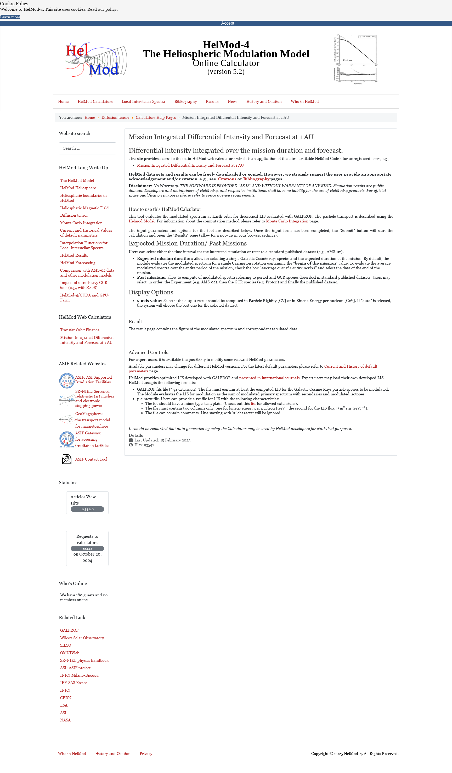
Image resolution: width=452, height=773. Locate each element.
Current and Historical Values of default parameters (86, 232)
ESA (63, 705)
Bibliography (185, 101)
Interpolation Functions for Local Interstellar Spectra (84, 245)
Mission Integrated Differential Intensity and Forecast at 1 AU (190, 165)
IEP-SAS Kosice (73, 682)
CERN (65, 698)
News (232, 101)
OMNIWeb (69, 653)
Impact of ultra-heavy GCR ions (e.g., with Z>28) (84, 285)
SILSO (65, 645)
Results (212, 101)
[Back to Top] (443, 762)
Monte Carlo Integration (81, 223)
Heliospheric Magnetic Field (84, 208)
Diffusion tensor (74, 215)
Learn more (10, 17)
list (253, 403)
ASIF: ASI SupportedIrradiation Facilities (93, 379)
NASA (65, 720)
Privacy (146, 753)
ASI (63, 712)
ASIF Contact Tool (91, 459)
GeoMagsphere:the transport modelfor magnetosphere (92, 419)
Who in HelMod (305, 101)
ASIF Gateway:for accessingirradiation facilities (92, 439)
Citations (227, 179)
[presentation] (344, 408)
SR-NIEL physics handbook (84, 660)
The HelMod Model (77, 180)
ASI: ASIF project (75, 667)
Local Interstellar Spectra (143, 101)
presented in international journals (269, 378)
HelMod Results (74, 255)
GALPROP (69, 630)
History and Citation (264, 101)
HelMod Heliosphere (78, 188)
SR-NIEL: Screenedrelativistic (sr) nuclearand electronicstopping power (94, 398)
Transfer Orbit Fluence (79, 330)
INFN (65, 690)
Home (63, 101)
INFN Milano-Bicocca (79, 675)
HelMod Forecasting (77, 262)
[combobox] (87, 148)
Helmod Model (142, 221)
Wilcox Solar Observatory (82, 638)
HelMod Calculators (95, 101)
